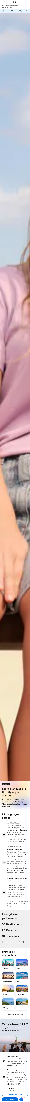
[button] (3, 2)
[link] (10, 6)
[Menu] (26, 6)
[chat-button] (23, 1099)
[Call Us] (27, 2)
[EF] (15, 2)
